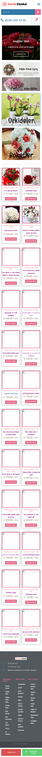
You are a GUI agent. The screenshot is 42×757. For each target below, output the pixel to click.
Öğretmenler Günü (34, 716)
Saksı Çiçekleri (20, 726)
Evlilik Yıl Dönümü (33, 711)
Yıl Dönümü (7, 733)
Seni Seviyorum (8, 718)
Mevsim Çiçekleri (20, 711)
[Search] (38, 12)
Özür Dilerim (7, 712)
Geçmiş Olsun (7, 707)
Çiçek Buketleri (20, 692)
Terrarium (21, 730)
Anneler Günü (33, 693)
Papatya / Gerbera (20, 720)
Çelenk (20, 688)
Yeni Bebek (7, 724)
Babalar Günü (33, 699)
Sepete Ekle (11, 198)
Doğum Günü (7, 693)
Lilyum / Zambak (20, 705)
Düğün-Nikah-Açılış (7, 700)
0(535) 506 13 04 (15, 20)
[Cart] (35, 20)
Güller (19, 700)
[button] (39, 4)
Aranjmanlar (21, 684)
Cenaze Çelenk (7, 687)
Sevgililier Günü (34, 722)
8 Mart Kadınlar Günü (33, 686)
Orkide (20, 715)
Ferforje (20, 697)
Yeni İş (7, 728)
